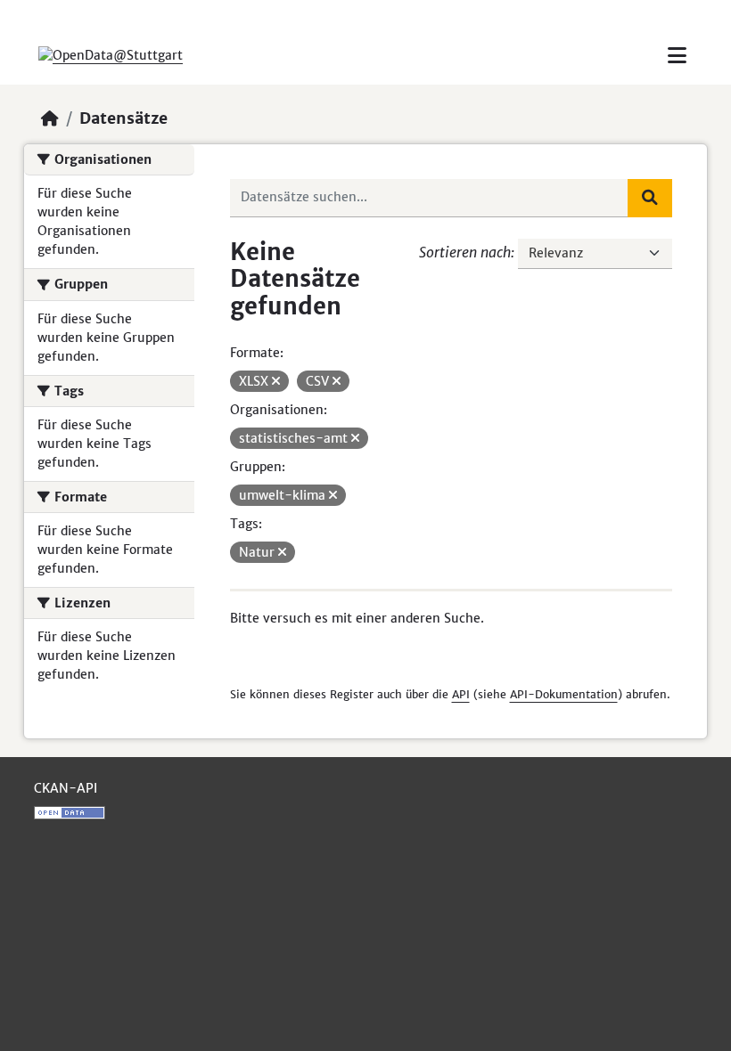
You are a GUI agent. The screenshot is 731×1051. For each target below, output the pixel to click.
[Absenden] (650, 197)
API (461, 694)
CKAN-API (65, 788)
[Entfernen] (276, 381)
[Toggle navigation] (677, 55)
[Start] (50, 118)
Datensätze (123, 118)
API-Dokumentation (564, 694)
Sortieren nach (465, 252)
